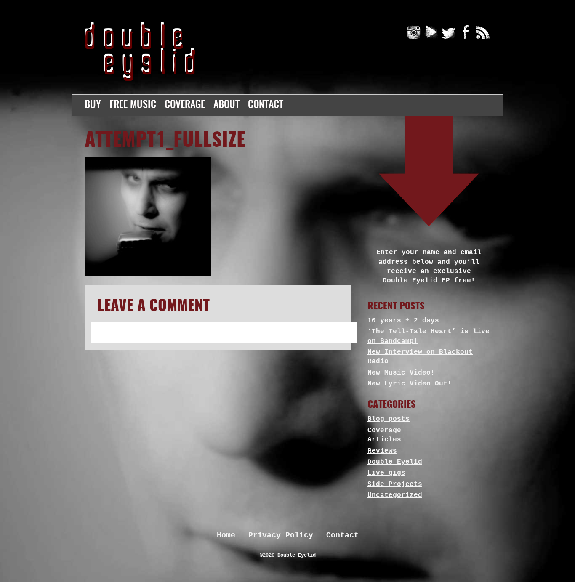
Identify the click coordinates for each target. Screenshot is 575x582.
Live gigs (386, 473)
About (226, 105)
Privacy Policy (280, 535)
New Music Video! (401, 373)
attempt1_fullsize (165, 141)
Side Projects (394, 484)
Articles (384, 440)
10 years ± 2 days (403, 320)
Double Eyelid (394, 462)
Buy (93, 105)
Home (226, 535)
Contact (265, 105)
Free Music (132, 105)
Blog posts (388, 419)
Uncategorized (394, 495)
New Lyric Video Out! (409, 384)
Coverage (185, 105)
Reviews (382, 451)
